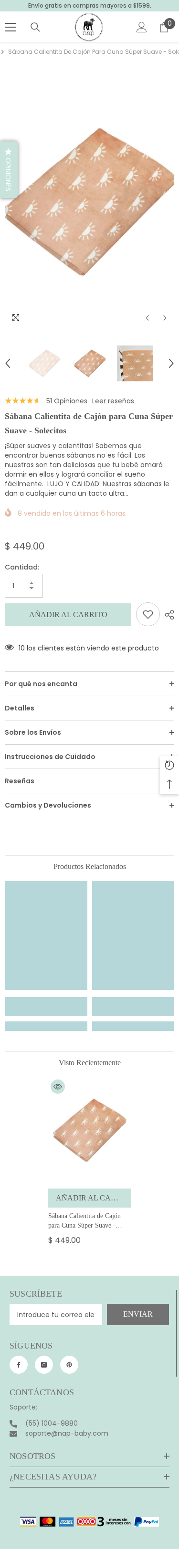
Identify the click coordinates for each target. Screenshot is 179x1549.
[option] (89, 202)
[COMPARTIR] (167, 614)
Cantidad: (22, 567)
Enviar (138, 1314)
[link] (46, 1006)
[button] (147, 318)
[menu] (10, 27)
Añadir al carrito (68, 614)
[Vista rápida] (58, 1086)
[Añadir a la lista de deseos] (148, 614)
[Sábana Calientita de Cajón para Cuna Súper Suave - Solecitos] (89, 1130)
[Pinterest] (69, 1365)
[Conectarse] (142, 27)
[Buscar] (35, 27)
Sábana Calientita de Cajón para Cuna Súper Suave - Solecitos (84, 1221)
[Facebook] (19, 1365)
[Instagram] (44, 1365)
